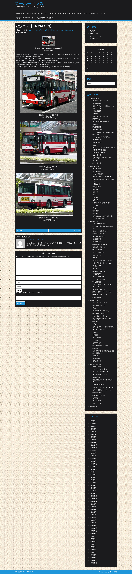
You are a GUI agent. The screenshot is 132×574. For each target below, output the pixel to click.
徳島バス (95, 348)
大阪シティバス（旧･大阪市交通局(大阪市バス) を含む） (103, 149)
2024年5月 (93, 423)
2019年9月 (93, 536)
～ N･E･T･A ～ (93, 13)
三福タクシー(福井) (98, 276)
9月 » (88, 69)
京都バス (95, 124)
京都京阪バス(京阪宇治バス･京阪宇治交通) (103, 133)
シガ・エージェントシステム (101, 116)
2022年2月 (93, 458)
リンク (102, 13)
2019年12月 (93, 528)
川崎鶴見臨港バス (98, 384)
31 (111, 63)
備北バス (95, 321)
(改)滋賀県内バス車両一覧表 (25, 18)
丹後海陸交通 (96, 140)
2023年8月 (93, 429)
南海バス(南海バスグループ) (101, 158)
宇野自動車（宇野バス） (100, 313)
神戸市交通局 (96, 168)
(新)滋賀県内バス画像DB (45, 18)
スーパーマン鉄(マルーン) (38, 30)
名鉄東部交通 (96, 239)
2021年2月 (93, 490)
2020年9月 (93, 504)
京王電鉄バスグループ (99, 374)
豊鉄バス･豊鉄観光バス (65, 30)
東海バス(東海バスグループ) (101, 292)
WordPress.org (94, 39)
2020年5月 (93, 515)
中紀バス (95, 213)
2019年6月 (93, 544)
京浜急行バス (96, 377)
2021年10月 (93, 469)
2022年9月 (93, 450)
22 (103, 61)
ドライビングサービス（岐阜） (102, 260)
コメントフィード (95, 36)
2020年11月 (93, 499)
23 (107, 61)
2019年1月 (93, 557)
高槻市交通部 (96, 142)
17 (111, 59)
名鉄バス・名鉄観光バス (100, 231)
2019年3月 (93, 552)
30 (107, 63)
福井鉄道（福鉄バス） (99, 271)
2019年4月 (93, 549)
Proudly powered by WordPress (24, 572)
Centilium (107, 572)
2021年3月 (93, 488)
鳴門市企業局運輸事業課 (100, 345)
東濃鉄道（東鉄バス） (99, 247)
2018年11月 (93, 563)
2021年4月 (93, 485)
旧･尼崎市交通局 (97, 174)
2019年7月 (93, 541)
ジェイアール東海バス (99, 223)
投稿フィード (94, 33)
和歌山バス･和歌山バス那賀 (101, 203)
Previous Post (21, 230)
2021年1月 (93, 493)
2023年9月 (93, 426)
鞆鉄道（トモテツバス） (100, 329)
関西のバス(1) (20, 13)
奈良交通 (95, 200)
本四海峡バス (96, 184)
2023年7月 (93, 432)
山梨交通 (95, 398)
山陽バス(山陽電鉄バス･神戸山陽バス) (103, 180)
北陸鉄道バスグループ (99, 295)
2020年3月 (93, 520)
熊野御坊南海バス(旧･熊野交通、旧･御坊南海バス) (103, 217)
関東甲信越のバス (69, 13)
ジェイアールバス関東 (99, 369)
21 (99, 61)
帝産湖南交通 (96, 111)
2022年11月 (93, 445)
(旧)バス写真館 (82, 13)
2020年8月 (93, 507)
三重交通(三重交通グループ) (101, 263)
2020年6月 (93, 512)
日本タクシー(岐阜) (98, 252)
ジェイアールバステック (100, 372)
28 (99, 63)
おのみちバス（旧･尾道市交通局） (103, 327)
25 (88, 63)
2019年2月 (93, 555)
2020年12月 (93, 496)
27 (95, 63)
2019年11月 (93, 531)
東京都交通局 (96, 366)
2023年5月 (93, 437)
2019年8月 (93, 539)
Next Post (77, 230)
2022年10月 (93, 448)
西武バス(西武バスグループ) (101, 390)
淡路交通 (95, 192)
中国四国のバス (55, 13)
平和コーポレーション (99, 258)
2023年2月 (93, 442)
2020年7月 (93, 509)
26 (91, 63)
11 (88, 59)
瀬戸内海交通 (96, 361)
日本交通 (95, 335)
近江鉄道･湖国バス (98, 103)
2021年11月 (93, 466)
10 (111, 56)
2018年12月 (93, 560)
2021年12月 (93, 464)
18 (88, 61)
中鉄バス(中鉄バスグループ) (101, 319)
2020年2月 (93, 523)
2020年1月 (93, 525)
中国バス (95, 324)
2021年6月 (93, 480)
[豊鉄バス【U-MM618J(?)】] (48, 41)
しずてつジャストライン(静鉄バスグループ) (103, 286)
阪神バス (95, 189)
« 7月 (88, 65)
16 (107, 59)
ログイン (93, 31)
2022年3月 (93, 456)
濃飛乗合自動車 (97, 250)
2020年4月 (93, 517)
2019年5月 (93, 547)
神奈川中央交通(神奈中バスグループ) (103, 381)
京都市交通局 (96, 119)
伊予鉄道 (95, 356)
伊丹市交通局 (96, 171)
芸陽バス (95, 332)
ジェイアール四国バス (99, 303)
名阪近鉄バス (96, 242)
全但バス (95, 197)
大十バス (95, 205)
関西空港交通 (96, 163)
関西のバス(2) (31, 13)
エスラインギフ (97, 255)
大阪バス (95, 145)
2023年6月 (93, 434)
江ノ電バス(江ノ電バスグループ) (103, 387)
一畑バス (95, 340)
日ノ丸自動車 (96, 337)
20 (95, 61)
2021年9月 (93, 472)
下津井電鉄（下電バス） (100, 316)
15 (103, 59)
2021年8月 (93, 474)
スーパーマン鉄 (29, 3)
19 (91, 61)
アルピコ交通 (96, 400)
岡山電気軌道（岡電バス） (101, 311)
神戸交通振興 (96, 187)
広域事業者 (93, 407)
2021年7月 (93, 477)
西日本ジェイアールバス (100, 101)
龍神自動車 (96, 211)
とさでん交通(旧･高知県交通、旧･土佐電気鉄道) (103, 352)
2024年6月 (93, 421)
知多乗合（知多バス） (99, 234)
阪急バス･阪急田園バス (100, 152)
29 (103, 63)
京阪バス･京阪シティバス (100, 121)
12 (91, 59)
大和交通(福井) (97, 274)
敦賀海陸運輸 (96, 282)
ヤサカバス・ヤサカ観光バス (101, 137)
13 (95, 59)
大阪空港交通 (96, 155)
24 (111, 61)
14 (99, 59)
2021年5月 (93, 482)
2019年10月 (93, 533)
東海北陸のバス (43, 13)
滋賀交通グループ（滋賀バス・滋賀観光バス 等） (103, 107)
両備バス (95, 308)
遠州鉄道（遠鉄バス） (99, 289)
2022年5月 (93, 453)
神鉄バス (95, 195)
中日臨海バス (96, 266)
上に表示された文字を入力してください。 (29, 292)
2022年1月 (93, 461)
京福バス (95, 268)
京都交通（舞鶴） (98, 129)
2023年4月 (93, 440)
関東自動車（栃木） (98, 395)
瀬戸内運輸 (96, 358)
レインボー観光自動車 (99, 279)
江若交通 (95, 113)
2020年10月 (93, 501)
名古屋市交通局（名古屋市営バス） (102, 227)
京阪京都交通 (96, 127)
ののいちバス (96, 297)
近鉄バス (95, 160)
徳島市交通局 (96, 343)
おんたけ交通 (96, 403)
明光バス (95, 208)
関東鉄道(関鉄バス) (98, 392)
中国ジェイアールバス (99, 305)
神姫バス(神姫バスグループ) (101, 176)
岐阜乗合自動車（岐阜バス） (101, 244)
